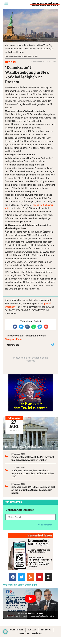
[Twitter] (21, 577)
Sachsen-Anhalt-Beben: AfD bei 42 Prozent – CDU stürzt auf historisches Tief (32, 473)
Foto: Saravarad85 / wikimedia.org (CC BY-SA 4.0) (21, 56)
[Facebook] (12, 577)
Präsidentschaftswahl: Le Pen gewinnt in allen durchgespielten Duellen (32, 458)
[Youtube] (39, 577)
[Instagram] (48, 577)
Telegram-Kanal (13, 339)
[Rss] (30, 577)
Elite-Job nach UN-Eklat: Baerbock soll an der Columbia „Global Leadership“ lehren (33, 489)
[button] (6, 3)
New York (10, 61)
